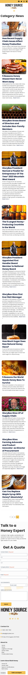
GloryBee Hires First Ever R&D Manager (12, 296)
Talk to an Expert (16, 672)
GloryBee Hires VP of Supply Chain (12, 414)
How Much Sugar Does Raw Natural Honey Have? (14, 344)
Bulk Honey (5, 669)
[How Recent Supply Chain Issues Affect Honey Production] (14, 36)
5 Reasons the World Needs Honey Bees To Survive (13, 380)
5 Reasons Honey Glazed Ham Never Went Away (12, 79)
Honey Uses (5, 665)
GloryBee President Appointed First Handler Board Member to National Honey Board (12, 263)
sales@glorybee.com (8, 633)
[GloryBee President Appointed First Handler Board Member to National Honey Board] (14, 255)
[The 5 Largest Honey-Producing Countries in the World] (14, 219)
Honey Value (5, 650)
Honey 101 (4, 663)
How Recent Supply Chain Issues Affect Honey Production (12, 41)
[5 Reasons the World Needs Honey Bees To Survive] (14, 375)
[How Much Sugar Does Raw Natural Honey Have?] (14, 339)
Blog (3, 652)
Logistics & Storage (7, 649)
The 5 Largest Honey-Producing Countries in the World (13, 224)
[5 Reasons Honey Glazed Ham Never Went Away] (14, 74)
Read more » (16, 98)
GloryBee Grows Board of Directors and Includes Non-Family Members (14, 125)
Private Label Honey (7, 654)
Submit (6, 604)
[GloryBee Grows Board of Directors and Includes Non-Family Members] (14, 118)
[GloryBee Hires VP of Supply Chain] (14, 411)
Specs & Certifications (8, 667)
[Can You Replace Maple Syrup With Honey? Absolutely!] (14, 489)
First (2, 557)
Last (2, 562)
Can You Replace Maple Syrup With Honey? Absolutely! (12, 494)
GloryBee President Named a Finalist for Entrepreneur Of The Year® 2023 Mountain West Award (13, 174)
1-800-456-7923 (6, 630)
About (3, 647)
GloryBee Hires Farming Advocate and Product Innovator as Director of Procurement (13, 445)
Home (3, 645)
